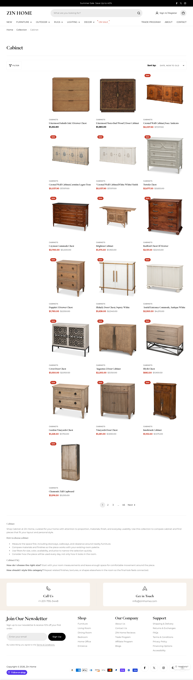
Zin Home (19, 13)
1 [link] (102, 505)
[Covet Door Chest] (70, 339)
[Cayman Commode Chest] (70, 217)
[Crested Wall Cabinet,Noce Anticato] (164, 94)
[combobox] (96, 13)
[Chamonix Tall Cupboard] (70, 462)
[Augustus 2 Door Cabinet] (117, 339)
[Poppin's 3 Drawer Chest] (70, 278)
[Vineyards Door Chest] (117, 401)
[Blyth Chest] (164, 339)
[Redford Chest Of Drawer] (164, 217)
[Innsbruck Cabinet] (164, 401)
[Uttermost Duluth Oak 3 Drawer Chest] (70, 94)
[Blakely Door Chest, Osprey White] (117, 278)
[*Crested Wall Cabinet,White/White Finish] (117, 155)
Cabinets (53, 120)
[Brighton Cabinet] (117, 217)
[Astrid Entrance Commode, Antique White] (164, 278)
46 (123, 505)
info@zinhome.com (144, 601)
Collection (21, 30)
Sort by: (151, 65)
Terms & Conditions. (46, 645)
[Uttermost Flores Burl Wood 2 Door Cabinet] (117, 94)
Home (10, 30)
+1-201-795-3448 (48, 601)
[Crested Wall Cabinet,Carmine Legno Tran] (70, 155)
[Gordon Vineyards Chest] (70, 401)
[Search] (138, 13)
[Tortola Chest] (164, 155)
